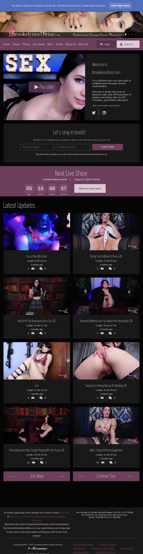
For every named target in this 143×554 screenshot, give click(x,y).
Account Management (83, 544)
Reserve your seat (90, 188)
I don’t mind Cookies (120, 6)
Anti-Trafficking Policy (106, 552)
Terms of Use (79, 548)
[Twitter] (95, 112)
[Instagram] (104, 112)
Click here (65, 513)
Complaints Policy (81, 552)
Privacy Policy (126, 548)
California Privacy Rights (102, 548)
